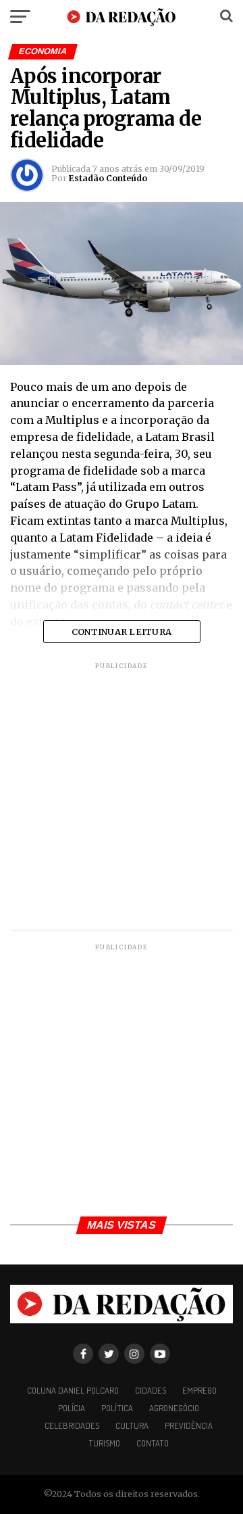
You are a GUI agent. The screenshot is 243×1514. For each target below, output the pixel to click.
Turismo (104, 1443)
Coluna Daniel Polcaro (73, 1390)
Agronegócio (174, 1407)
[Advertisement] (121, 798)
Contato (152, 1443)
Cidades (150, 1390)
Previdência (189, 1425)
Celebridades (72, 1425)
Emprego (199, 1390)
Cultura (131, 1425)
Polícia (71, 1407)
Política (117, 1407)
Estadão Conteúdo (108, 178)
